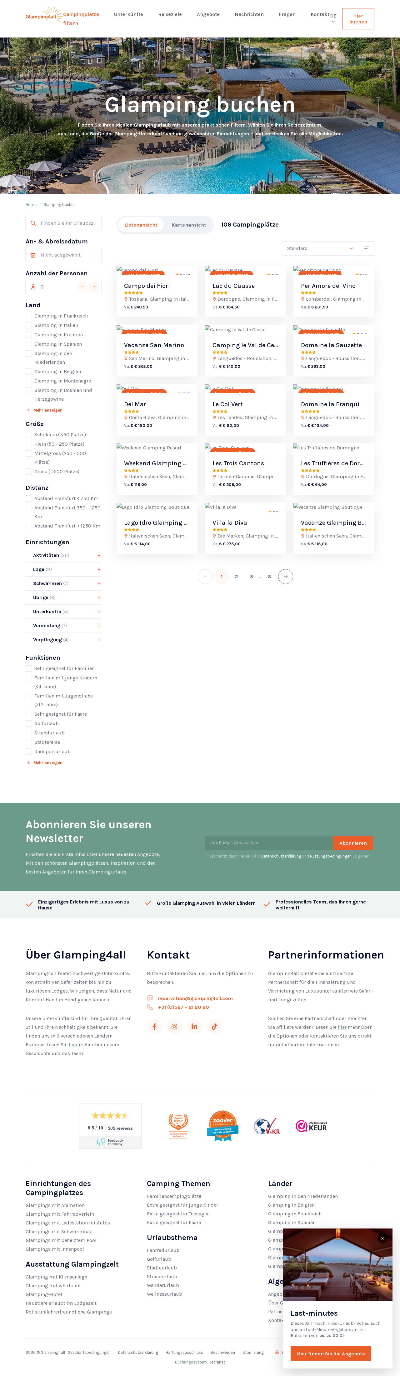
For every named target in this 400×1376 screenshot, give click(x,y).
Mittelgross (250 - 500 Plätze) (60, 457)
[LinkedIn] (194, 1026)
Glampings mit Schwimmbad (59, 1231)
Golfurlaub (46, 723)
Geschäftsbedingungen (89, 1352)
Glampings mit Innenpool (55, 1249)
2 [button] (236, 576)
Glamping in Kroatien (58, 335)
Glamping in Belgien (57, 371)
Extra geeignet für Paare (174, 1222)
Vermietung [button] (49, 625)
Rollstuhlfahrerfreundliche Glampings (69, 1312)
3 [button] (251, 576)
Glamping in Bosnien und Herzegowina (63, 394)
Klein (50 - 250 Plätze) (59, 444)
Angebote (208, 14)
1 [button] (221, 576)
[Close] (383, 1238)
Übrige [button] (44, 597)
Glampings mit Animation (55, 1205)
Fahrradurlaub (163, 1250)
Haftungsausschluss (184, 1352)
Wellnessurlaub (164, 1294)
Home (31, 204)
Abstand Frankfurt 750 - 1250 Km (67, 512)
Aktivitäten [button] (50, 555)
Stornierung (253, 1352)
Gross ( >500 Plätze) (56, 471)
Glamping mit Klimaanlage (56, 1277)
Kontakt (320, 14)
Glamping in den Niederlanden (53, 357)
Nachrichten (249, 14)
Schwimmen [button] (50, 583)
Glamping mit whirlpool (53, 1285)
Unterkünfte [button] (50, 611)
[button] (83, 287)
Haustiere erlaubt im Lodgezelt (61, 1303)
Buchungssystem (191, 1362)
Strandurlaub (49, 733)
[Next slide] (187, 270)
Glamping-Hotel (44, 1294)
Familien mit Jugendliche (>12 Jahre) (63, 700)
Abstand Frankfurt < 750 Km (66, 498)
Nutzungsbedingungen (331, 856)
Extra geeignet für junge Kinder (182, 1205)
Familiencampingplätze (174, 1196)
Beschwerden (223, 1352)
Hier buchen (358, 19)
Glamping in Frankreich (61, 316)
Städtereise (47, 742)
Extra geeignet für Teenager (178, 1214)
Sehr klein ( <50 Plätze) (60, 435)
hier (73, 1045)
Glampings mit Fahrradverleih (60, 1214)
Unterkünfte (128, 14)
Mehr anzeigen (47, 410)
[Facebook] (154, 1026)
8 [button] (269, 576)
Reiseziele (170, 14)
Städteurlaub (162, 1268)
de (333, 16)
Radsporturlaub (52, 751)
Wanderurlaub (163, 1285)
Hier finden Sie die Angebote (331, 1354)
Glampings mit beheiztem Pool (61, 1240)
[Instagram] (174, 1026)
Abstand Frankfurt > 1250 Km (67, 526)
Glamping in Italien (56, 325)
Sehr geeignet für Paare (60, 714)
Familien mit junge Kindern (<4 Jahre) (65, 682)
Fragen (287, 14)
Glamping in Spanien (58, 344)
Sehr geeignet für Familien (64, 668)
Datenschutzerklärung (281, 856)
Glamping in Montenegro (62, 381)
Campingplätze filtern (81, 18)
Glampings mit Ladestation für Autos (68, 1223)
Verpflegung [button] (50, 640)
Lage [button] (42, 569)
